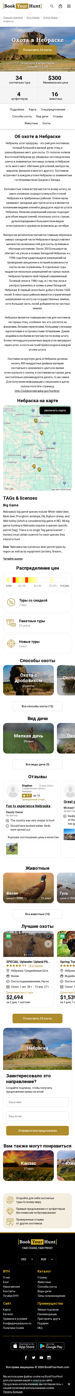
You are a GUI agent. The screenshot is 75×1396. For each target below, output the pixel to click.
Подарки (43, 1323)
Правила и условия (15, 1318)
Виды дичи (44, 1291)
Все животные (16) (37, 914)
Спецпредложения (53, 109)
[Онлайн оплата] (9, 936)
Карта (32, 109)
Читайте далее (12, 558)
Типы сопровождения (51, 1295)
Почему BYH (10, 1295)
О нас (6, 1277)
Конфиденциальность (17, 1323)
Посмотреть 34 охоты (37, 49)
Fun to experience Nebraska (28, 806)
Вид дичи (42, 116)
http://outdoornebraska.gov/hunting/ (37, 390)
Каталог (8, 1314)
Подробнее (17, 109)
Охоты (46, 123)
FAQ (40, 1327)
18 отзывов (35, 965)
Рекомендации (47, 1314)
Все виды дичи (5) (37, 764)
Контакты (9, 1291)
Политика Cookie (13, 1327)
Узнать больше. (13, 1391)
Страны (42, 1277)
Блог (6, 1282)
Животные (31, 123)
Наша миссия (11, 1286)
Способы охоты (22, 116)
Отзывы (58, 116)
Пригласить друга (49, 1318)
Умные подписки (48, 1309)
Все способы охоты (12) (37, 706)
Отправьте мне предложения (37, 1130)
